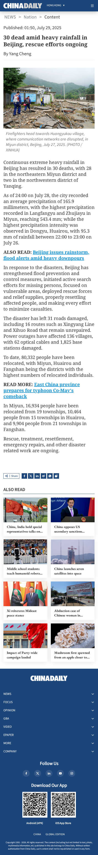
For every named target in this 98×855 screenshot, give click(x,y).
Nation (30, 17)
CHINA (37, 834)
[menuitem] (54, 5)
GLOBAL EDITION (55, 834)
